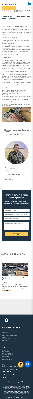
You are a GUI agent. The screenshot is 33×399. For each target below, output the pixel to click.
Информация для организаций (10, 335)
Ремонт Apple (5, 351)
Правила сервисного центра (9, 338)
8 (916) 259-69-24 (7, 372)
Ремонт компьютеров (7, 354)
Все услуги (4, 350)
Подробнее (6, 290)
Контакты (4, 340)
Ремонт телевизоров (7, 353)
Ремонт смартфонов (7, 358)
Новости (4, 337)
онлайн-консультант (9, 8)
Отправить (16, 234)
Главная (4, 10)
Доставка (4, 334)
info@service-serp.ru (9, 374)
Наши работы (9, 11)
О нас (3, 331)
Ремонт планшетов (7, 359)
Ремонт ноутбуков (6, 356)
